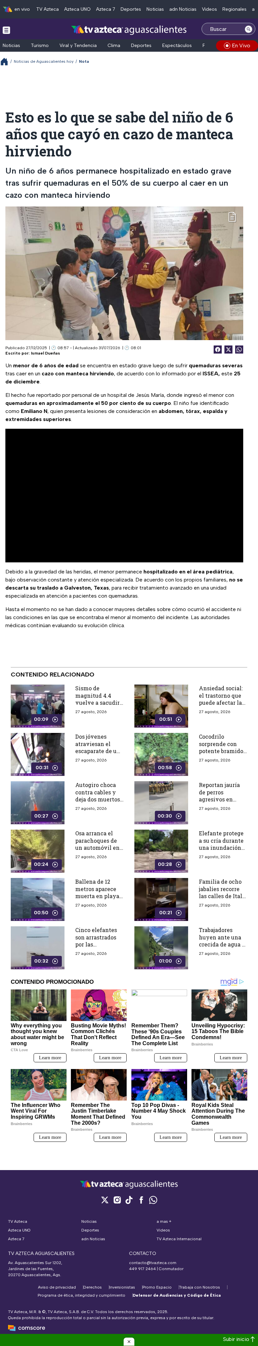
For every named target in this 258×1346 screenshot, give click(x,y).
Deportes (131, 9)
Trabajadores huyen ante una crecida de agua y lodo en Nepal (222, 940)
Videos (209, 9)
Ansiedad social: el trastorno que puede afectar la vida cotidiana (221, 699)
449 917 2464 (142, 1268)
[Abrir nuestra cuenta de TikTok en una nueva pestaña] (129, 1200)
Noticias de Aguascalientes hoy (44, 61)
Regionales (234, 9)
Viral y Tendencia (78, 45)
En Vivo (241, 45)
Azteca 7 (105, 9)
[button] (129, 1342)
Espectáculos (177, 45)
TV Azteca (47, 9)
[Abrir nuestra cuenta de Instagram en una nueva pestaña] (117, 1200)
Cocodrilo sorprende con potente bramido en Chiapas (221, 747)
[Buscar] (248, 29)
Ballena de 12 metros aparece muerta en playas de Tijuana (98, 892)
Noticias (155, 9)
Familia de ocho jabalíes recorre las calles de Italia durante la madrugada (223, 896)
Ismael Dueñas (45, 353)
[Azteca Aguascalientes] (129, 29)
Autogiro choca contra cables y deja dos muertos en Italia (97, 795)
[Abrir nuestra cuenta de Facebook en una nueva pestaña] (141, 1200)
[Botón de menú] (6, 30)
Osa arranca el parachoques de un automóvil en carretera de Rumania (97, 848)
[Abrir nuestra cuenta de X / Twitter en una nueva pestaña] (105, 1200)
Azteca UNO (77, 9)
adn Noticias (183, 9)
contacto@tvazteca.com (152, 1262)
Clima (114, 45)
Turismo (40, 45)
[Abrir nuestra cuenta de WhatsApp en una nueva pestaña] (153, 1200)
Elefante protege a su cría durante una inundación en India (221, 844)
